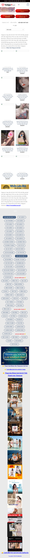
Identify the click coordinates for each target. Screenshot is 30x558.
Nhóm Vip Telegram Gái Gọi (13, 47)
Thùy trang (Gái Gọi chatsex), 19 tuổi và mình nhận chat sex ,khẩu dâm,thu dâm (7, 96)
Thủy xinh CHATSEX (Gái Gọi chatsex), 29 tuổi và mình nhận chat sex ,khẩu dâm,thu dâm (22, 70)
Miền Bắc (6, 213)
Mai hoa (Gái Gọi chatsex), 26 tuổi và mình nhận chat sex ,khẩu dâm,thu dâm (22, 123)
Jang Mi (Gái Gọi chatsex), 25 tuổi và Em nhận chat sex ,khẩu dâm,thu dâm (22, 149)
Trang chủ (5, 22)
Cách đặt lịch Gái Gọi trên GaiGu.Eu (15, 553)
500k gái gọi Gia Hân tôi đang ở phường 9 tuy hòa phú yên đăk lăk (7, 69)
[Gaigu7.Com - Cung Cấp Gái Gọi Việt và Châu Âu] (8, 4)
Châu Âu (24, 213)
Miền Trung (18, 213)
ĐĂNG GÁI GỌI (11, 214)
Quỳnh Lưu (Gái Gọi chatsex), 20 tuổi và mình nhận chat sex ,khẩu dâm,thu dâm (22, 96)
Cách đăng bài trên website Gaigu (15, 369)
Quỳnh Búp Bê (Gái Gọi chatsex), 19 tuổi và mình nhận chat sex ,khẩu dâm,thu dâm (7, 123)
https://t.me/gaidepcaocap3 (13, 205)
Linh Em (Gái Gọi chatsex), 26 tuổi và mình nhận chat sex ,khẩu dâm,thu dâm (7, 149)
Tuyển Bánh (19, 214)
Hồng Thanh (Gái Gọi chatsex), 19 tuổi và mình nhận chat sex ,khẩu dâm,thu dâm (7, 175)
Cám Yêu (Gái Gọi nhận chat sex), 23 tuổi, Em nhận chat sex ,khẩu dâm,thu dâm (22, 175)
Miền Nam (11, 213)
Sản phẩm (13, 22)
